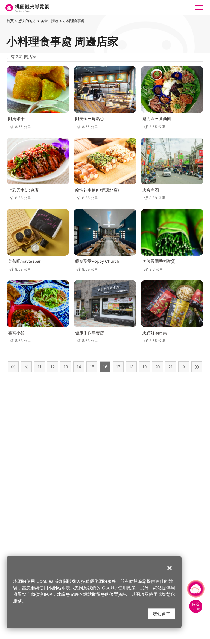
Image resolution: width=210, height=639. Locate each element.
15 (92, 367)
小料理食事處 (73, 21)
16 (105, 367)
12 (52, 367)
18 (131, 367)
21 (170, 367)
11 (39, 367)
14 (79, 367)
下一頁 (183, 366)
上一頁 (26, 366)
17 (118, 367)
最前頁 (13, 366)
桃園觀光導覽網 (26, 8)
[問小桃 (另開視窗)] (196, 589)
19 (144, 367)
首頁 (10, 21)
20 (157, 367)
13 (65, 367)
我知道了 (161, 614)
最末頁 (196, 366)
